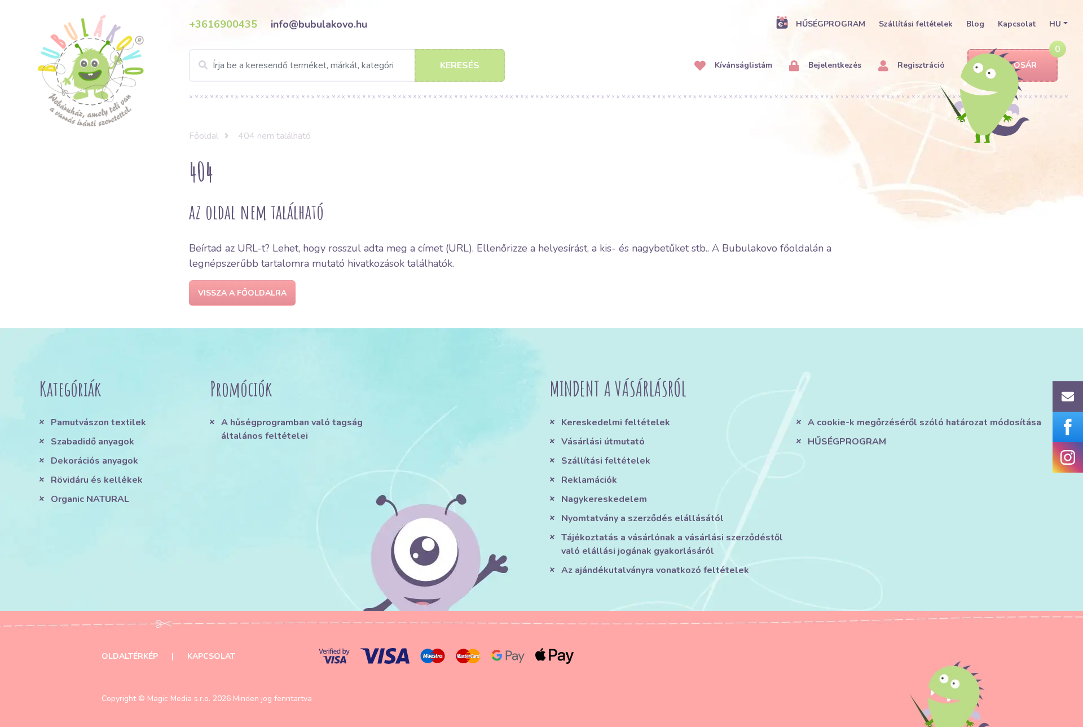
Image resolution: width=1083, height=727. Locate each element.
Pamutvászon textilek (98, 422)
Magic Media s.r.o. (178, 698)
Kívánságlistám (742, 65)
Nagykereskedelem (604, 499)
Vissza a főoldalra (242, 293)
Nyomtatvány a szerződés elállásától (642, 518)
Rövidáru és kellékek (97, 480)
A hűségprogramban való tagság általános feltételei (292, 429)
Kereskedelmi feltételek (615, 422)
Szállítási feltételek (916, 24)
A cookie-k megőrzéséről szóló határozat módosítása (924, 422)
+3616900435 (223, 24)
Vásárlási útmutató (603, 441)
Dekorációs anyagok (94, 461)
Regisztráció (920, 65)
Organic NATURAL (90, 499)
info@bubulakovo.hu (319, 24)
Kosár (1023, 65)
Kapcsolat (1017, 24)
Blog (975, 24)
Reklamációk (589, 480)
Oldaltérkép (130, 656)
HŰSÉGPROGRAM (830, 24)
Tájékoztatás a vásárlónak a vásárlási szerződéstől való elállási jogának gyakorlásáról (672, 544)
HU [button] (1055, 24)
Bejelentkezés (833, 65)
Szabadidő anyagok (92, 441)
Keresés (459, 65)
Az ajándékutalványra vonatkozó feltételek (655, 570)
